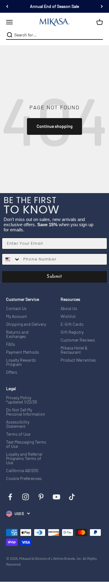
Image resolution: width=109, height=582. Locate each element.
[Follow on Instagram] (25, 497)
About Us (69, 308)
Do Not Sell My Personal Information (25, 412)
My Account (16, 316)
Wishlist (68, 316)
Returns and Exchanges (17, 334)
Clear (99, 35)
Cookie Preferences (24, 478)
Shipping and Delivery (26, 324)
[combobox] (54, 35)
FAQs (10, 344)
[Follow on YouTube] (56, 497)
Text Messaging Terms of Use (26, 444)
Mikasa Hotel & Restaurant (74, 350)
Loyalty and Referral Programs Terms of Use (24, 458)
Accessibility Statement (17, 424)
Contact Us (16, 308)
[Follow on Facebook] (10, 497)
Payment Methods (22, 352)
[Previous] (7, 6)
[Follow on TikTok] (72, 497)
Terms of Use (18, 434)
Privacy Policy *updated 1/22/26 (21, 400)
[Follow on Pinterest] (41, 497)
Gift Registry (72, 332)
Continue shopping (54, 126)
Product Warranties (78, 360)
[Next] (102, 6)
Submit (54, 276)
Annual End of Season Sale (54, 6)
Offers (11, 372)
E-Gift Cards (72, 324)
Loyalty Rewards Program (21, 362)
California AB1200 (22, 470)
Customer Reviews (78, 340)
